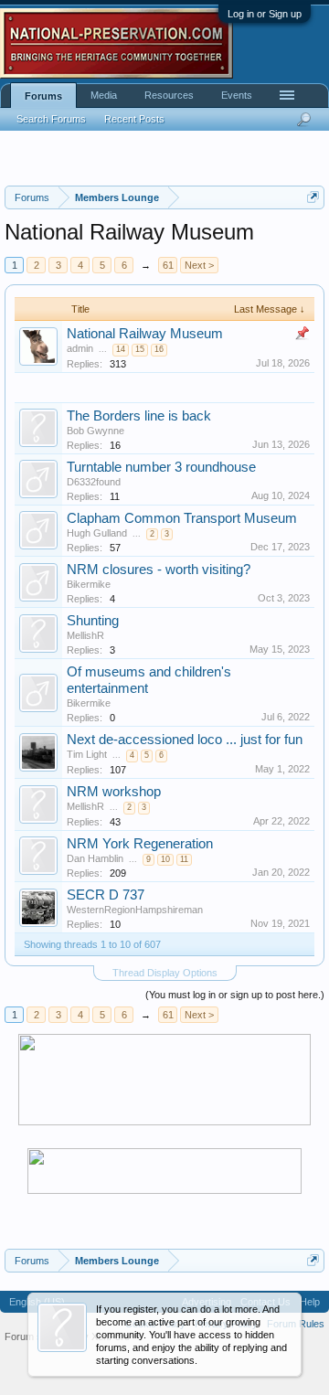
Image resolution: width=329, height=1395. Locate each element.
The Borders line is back (139, 416)
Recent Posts (134, 118)
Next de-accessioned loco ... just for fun (184, 739)
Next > (199, 265)
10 (165, 859)
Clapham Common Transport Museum (182, 518)
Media (103, 95)
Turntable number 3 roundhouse (161, 467)
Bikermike (89, 584)
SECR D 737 (105, 895)
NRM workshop (114, 791)
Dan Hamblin (95, 858)
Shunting (93, 620)
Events (236, 95)
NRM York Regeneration (140, 843)
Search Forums (51, 118)
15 (139, 349)
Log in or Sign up (265, 13)
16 (159, 349)
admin (80, 348)
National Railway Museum (145, 333)
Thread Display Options (165, 972)
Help (310, 1301)
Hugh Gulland (97, 532)
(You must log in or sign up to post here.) (234, 994)
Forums (43, 96)
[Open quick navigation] (313, 197)
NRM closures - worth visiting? (158, 569)
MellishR (85, 635)
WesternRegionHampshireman (135, 909)
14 (120, 349)
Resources (169, 95)
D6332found (94, 481)
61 (168, 265)
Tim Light (87, 754)
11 (184, 859)
